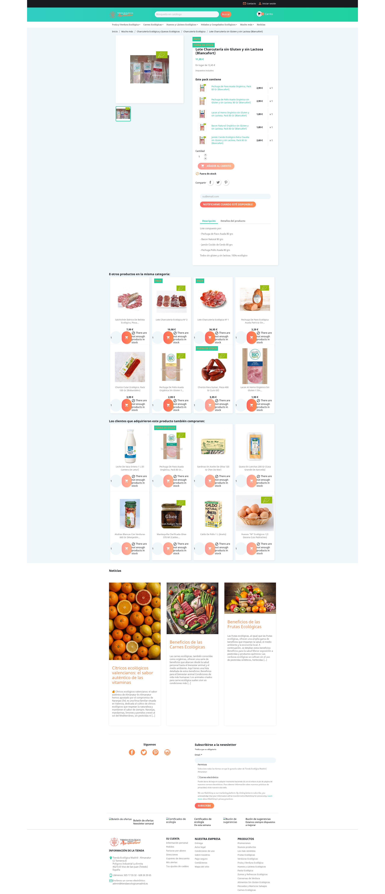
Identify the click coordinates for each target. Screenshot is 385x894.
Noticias (261, 24)
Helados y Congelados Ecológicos (218, 24)
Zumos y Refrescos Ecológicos (253, 874)
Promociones (244, 843)
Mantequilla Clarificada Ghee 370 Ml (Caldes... (171, 536)
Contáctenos (201, 862)
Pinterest (226, 182)
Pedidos (170, 846)
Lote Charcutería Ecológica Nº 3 (171, 319)
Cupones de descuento (177, 858)
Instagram (167, 752)
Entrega (199, 843)
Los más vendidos (247, 851)
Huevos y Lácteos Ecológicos (181, 24)
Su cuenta (172, 838)
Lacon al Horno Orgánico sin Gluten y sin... (254, 389)
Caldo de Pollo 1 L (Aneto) (213, 534)
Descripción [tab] (209, 220)
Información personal (177, 842)
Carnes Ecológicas (152, 24)
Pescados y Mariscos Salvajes (252, 886)
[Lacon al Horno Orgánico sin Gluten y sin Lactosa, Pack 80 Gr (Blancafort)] (202, 113)
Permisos (202, 764)
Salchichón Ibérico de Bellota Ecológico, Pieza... (130, 321)
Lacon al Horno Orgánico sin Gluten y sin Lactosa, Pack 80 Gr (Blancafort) (230, 114)
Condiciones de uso (204, 851)
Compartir (210, 182)
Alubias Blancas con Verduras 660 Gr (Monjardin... (130, 536)
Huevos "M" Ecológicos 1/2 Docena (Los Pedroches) (254, 536)
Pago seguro (201, 858)
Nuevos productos (247, 847)
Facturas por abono (176, 850)
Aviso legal (200, 847)
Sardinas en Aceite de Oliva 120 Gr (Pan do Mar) (213, 468)
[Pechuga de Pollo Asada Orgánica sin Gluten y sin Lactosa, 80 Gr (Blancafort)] (202, 100)
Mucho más (246, 24)
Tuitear (218, 182)
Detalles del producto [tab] (233, 220)
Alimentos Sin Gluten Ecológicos (254, 882)
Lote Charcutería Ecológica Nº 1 (213, 319)
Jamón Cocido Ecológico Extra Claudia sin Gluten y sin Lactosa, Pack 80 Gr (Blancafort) (230, 140)
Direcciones (172, 854)
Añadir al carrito (216, 166)
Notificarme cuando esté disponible (228, 204)
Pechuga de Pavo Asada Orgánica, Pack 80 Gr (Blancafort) (231, 88)
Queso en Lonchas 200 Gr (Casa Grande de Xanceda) (255, 468)
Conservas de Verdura (249, 878)
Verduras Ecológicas (248, 858)
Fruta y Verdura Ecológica (125, 24)
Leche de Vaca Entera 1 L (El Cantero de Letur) (130, 468)
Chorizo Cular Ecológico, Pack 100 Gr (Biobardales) (130, 389)
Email (198, 754)
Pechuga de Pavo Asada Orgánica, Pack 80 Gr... (172, 468)
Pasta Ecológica (245, 870)
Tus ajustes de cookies (177, 866)
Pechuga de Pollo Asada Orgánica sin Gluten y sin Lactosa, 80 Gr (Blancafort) (231, 101)
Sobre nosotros (202, 854)
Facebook (132, 752)
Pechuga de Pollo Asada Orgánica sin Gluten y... (171, 389)
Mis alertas (171, 862)
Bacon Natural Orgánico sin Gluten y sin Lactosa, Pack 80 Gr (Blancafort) (229, 127)
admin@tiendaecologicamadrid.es (130, 883)
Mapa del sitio (202, 866)
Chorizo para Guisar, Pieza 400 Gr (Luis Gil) (213, 389)
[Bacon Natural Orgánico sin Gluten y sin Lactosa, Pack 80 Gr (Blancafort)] (202, 127)
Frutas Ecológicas (246, 854)
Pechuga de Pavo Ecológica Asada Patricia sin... (255, 321)
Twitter (144, 752)
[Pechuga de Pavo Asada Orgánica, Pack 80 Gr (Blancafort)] (202, 87)
